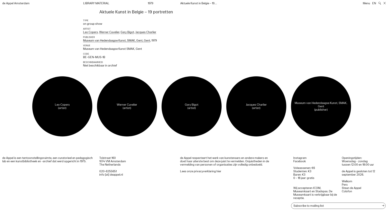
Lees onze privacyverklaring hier (200, 171)
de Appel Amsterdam (16, 3)
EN (374, 3)
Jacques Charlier (145, 32)
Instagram (300, 158)
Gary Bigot (127, 32)
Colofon (347, 191)
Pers (345, 185)
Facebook (299, 161)
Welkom (347, 181)
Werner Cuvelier (109, 32)
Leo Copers (90, 32)
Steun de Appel (351, 188)
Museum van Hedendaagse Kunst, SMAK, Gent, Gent (116, 40)
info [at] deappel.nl (111, 175)
